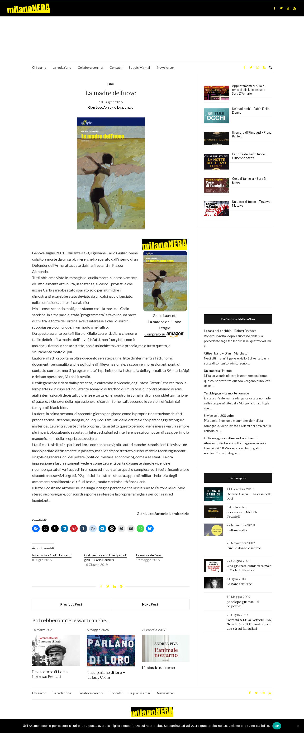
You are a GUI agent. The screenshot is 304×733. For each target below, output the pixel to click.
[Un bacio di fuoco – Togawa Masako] (216, 209)
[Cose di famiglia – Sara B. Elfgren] (216, 186)
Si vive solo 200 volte (219, 415)
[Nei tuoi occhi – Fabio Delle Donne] (216, 116)
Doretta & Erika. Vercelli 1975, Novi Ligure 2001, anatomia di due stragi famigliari (249, 624)
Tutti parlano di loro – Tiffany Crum (106, 675)
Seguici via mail (140, 67)
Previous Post (71, 604)
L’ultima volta (237, 530)
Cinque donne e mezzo (244, 548)
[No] (298, 725)
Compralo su (155, 334)
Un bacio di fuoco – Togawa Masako (251, 203)
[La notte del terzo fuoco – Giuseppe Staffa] (216, 161)
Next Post (150, 604)
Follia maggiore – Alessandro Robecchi (230, 438)
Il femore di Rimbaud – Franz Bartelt (251, 134)
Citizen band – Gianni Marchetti (225, 353)
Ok (277, 726)
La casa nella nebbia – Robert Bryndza (230, 331)
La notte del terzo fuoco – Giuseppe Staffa (249, 156)
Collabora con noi (90, 67)
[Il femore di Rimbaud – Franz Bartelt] (216, 139)
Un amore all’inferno (218, 371)
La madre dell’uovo (149, 555)
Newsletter (165, 67)
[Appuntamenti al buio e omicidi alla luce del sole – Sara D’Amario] (216, 92)
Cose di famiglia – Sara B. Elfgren (249, 180)
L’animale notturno (158, 667)
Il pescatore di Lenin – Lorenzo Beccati (51, 674)
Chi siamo (39, 67)
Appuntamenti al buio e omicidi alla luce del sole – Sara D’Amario (249, 89)
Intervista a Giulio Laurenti (51, 555)
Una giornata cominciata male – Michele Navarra (249, 568)
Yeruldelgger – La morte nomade (226, 393)
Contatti (115, 67)
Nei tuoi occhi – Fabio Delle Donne (250, 110)
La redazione (62, 67)
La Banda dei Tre (239, 584)
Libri (110, 84)
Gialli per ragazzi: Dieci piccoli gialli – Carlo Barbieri (105, 557)
